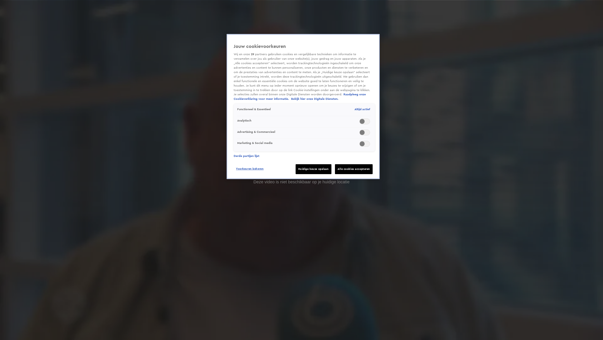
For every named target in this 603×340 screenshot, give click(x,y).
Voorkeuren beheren (250, 169)
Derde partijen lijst (246, 156)
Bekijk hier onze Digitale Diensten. (314, 98)
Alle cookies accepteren (354, 169)
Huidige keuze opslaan (313, 169)
